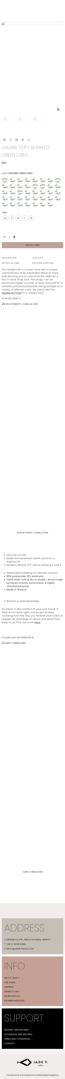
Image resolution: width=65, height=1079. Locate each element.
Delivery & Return (43, 263)
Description (9, 257)
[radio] (5, 218)
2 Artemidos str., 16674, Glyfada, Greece (27, 939)
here (37, 622)
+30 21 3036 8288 (16, 944)
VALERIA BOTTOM (11, 292)
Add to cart (32, 245)
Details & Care (11, 263)
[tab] (17, 257)
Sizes (4, 212)
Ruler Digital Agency (48, 1075)
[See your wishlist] (4, 159)
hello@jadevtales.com (19, 948)
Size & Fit (37, 257)
